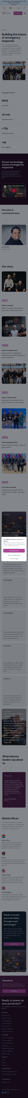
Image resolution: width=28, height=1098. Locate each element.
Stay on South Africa (14, 555)
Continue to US (14, 550)
